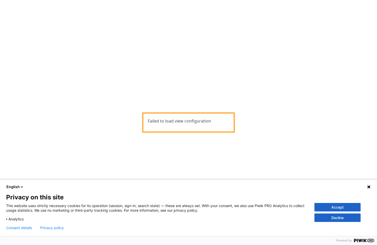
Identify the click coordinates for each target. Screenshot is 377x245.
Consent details (19, 228)
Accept (337, 207)
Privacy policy (52, 228)
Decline (337, 218)
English (13, 187)
